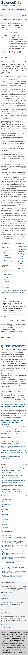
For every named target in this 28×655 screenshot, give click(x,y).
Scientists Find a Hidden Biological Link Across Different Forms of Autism (12, 442)
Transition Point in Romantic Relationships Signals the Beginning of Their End (13, 346)
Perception (5, 514)
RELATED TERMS (20, 243)
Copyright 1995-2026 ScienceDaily (12, 636)
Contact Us (7, 627)
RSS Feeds (7, 595)
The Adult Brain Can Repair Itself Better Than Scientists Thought (13, 561)
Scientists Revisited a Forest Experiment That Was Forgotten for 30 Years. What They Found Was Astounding (14, 452)
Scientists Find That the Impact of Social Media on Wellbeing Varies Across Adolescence (13, 422)
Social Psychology (7, 256)
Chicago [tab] (23, 320)
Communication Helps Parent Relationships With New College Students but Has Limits (13, 375)
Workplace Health (7, 502)
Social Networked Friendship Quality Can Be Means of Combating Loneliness (13, 360)
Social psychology (21, 264)
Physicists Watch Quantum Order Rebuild (13, 480)
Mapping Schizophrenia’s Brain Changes (13, 468)
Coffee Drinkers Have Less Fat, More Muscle (12, 486)
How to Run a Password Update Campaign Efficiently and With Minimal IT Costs (13, 391)
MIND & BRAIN (4, 509)
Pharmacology (6, 504)
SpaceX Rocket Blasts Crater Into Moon (13, 475)
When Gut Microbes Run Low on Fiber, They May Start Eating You (14, 546)
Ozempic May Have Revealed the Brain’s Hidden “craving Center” (13, 557)
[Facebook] (9, 52)
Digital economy (22, 261)
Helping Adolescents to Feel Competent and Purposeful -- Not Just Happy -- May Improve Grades (13, 406)
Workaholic (21, 268)
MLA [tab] (11, 320)
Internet (6, 277)
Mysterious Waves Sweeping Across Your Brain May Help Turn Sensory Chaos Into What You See (13, 553)
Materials (3, 290)
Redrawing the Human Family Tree (12, 470)
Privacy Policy (5, 634)
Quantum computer (20, 257)
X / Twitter (6, 609)
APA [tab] (17, 320)
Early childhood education (22, 250)
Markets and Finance (7, 281)
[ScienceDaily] (11, 3)
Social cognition (22, 254)
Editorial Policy (14, 634)
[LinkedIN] (17, 52)
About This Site (4, 632)
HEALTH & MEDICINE (6, 499)
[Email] (20, 52)
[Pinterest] (15, 52)
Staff (11, 632)
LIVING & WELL (4, 519)
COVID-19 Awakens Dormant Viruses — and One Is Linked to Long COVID (13, 542)
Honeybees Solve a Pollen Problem (12, 492)
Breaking (4, 464)
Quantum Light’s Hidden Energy (11, 489)
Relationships (8, 250)
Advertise (24, 632)
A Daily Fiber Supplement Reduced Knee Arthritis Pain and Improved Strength (13, 575)
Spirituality (5, 517)
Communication (22, 247)
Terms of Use (23, 634)
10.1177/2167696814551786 (11, 312)
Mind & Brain (5, 247)
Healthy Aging (6, 522)
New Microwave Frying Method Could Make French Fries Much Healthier (14, 572)
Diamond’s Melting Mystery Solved (11, 473)
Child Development (8, 261)
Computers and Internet (8, 271)
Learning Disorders (7, 512)
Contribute (17, 632)
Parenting (7, 253)
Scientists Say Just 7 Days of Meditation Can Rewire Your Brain (13, 568)
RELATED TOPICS (6, 243)
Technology (21, 271)
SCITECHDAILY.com (12, 437)
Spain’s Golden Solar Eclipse (10, 478)
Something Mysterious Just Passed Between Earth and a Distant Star (13, 447)
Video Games (8, 274)
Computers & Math (6, 266)
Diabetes (4, 507)
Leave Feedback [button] (8, 625)
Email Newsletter (8, 593)
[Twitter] (12, 52)
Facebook (6, 607)
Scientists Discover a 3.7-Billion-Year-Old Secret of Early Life (12, 457)
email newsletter (21, 9)
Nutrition (4, 524)
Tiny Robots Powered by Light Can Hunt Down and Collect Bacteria (13, 538)
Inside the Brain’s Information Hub (11, 483)
